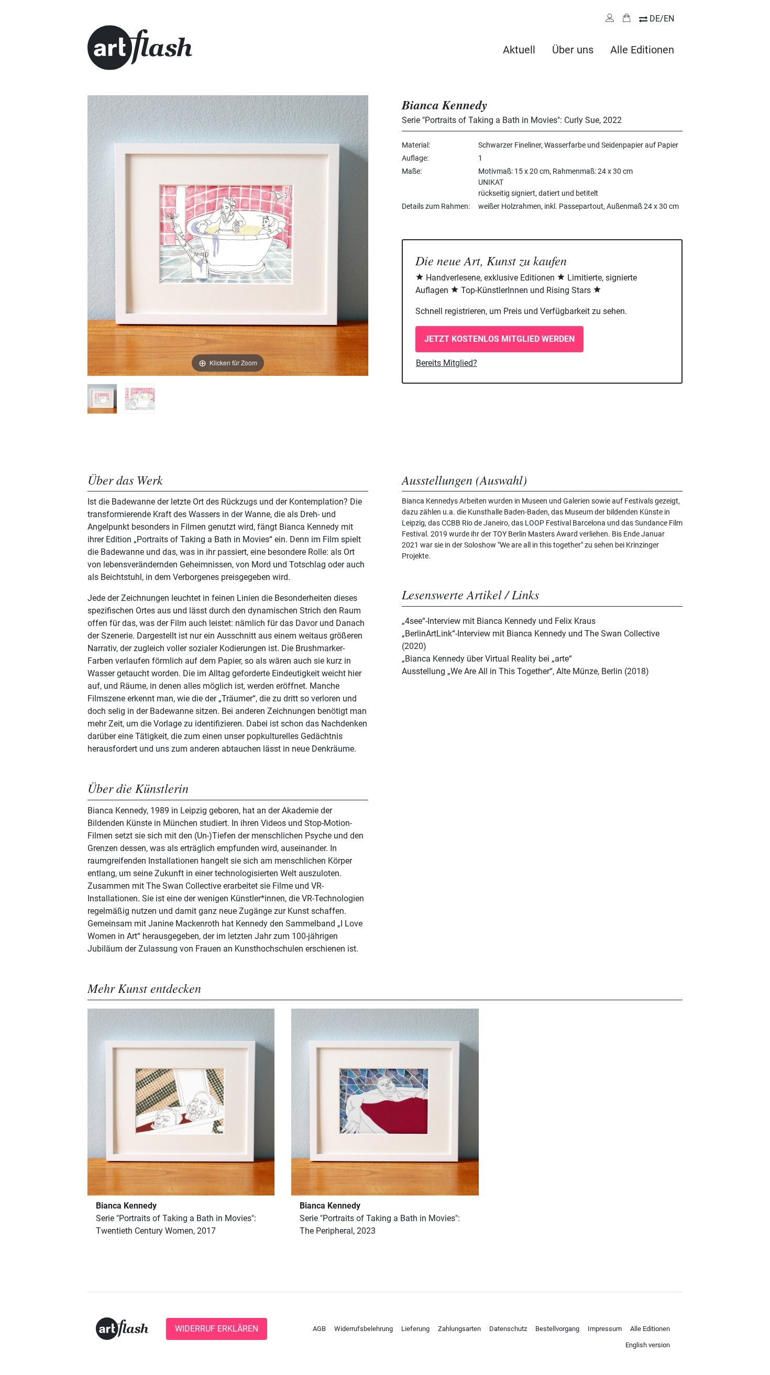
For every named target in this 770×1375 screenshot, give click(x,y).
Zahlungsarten (459, 1329)
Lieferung (415, 1329)
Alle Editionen (642, 49)
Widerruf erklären (216, 1329)
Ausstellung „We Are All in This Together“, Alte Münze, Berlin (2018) (525, 671)
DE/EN (662, 19)
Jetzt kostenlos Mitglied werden (499, 339)
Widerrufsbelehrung (363, 1329)
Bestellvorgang (557, 1329)
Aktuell (519, 49)
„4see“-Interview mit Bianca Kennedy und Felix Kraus (499, 621)
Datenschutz (508, 1329)
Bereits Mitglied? (446, 363)
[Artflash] (139, 47)
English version (647, 1345)
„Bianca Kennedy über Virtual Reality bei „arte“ (487, 659)
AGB (319, 1329)
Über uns (572, 49)
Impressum (605, 1329)
